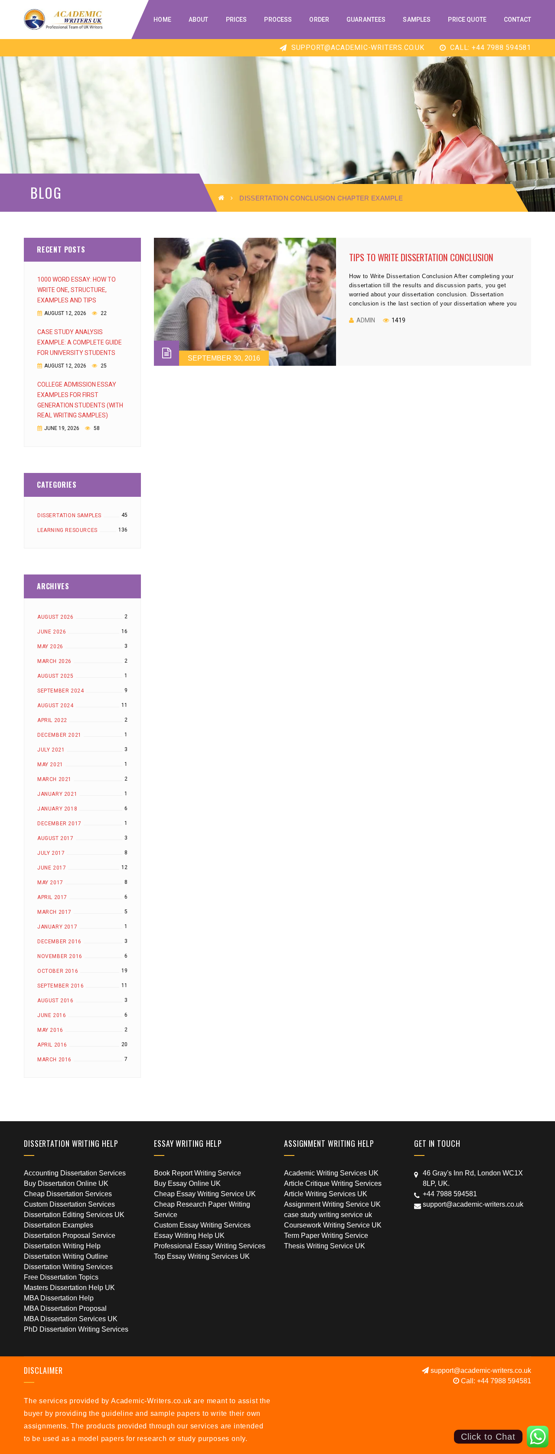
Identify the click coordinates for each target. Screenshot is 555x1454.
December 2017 (59, 824)
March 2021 (54, 779)
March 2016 (54, 1060)
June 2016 (51, 1015)
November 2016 (59, 956)
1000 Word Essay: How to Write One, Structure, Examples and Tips (76, 290)
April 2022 (52, 720)
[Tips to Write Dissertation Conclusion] (245, 302)
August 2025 (55, 676)
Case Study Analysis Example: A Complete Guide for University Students (79, 342)
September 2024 (60, 691)
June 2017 (51, 868)
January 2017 (57, 927)
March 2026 (54, 661)
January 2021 (57, 794)
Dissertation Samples (69, 515)
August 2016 (55, 1001)
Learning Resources (67, 530)
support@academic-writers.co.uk (356, 47)
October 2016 (57, 971)
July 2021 (51, 750)
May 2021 (50, 764)
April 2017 (52, 897)
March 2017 (54, 912)
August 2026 (55, 617)
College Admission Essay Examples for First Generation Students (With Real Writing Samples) (80, 400)
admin (365, 320)
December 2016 (59, 942)
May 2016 (50, 1030)
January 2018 (57, 809)
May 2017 (50, 883)
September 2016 (60, 986)
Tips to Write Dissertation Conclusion (421, 257)
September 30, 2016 (224, 358)
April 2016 (52, 1045)
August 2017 (55, 838)
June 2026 (51, 632)
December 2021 (59, 735)
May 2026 (50, 646)
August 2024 (55, 705)
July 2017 (51, 853)
